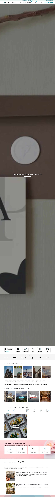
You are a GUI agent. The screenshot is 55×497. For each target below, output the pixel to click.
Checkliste (33, 351)
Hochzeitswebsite (25, 351)
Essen (26, 381)
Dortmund (21, 381)
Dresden (6, 381)
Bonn (40, 381)
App (47, 351)
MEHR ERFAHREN (16, 427)
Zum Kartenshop (27, 176)
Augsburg (37, 381)
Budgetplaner (40, 351)
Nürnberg (14, 381)
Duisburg (33, 381)
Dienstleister (18, 351)
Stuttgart (10, 381)
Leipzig (18, 381)
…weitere (44, 381)
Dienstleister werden (50, 0)
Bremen (29, 381)
